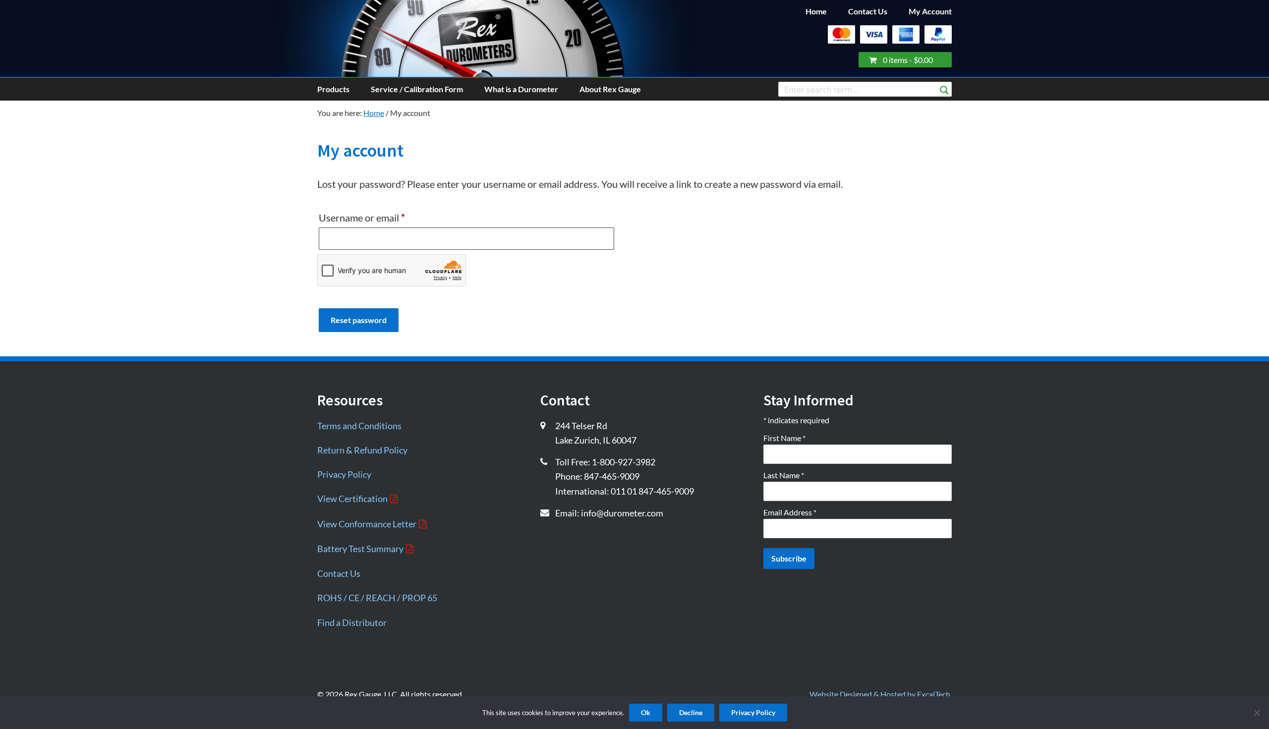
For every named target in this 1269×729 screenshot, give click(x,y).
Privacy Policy (344, 474)
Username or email (381, 217)
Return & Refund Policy (362, 450)
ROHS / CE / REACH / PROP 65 (377, 597)
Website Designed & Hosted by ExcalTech (879, 694)
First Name (784, 438)
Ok (645, 712)
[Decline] (1257, 712)
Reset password (359, 320)
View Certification (352, 498)
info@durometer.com (622, 512)
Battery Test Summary (360, 548)
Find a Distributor (352, 622)
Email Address (789, 512)
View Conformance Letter (366, 523)
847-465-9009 (611, 476)
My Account (930, 11)
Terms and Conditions (359, 425)
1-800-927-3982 (623, 461)
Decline (690, 712)
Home (816, 11)
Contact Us (867, 11)
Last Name (783, 475)
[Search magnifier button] (944, 90)
